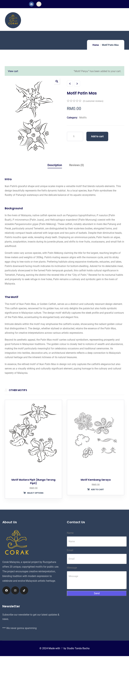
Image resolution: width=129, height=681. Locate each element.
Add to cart (97, 136)
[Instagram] (15, 590)
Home (96, 45)
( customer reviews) (93, 101)
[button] (57, 81)
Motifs (83, 117)
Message (72, 567)
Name (70, 532)
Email (70, 550)
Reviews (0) (76, 165)
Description (55, 165)
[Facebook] (6, 590)
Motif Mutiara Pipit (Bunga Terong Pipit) (33, 481)
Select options (35, 493)
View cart (13, 71)
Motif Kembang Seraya (96, 480)
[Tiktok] (24, 590)
